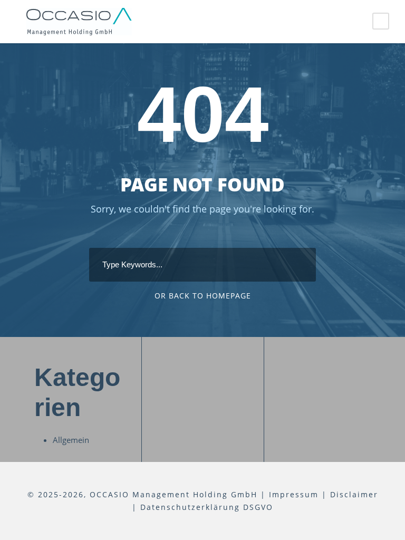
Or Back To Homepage (203, 296)
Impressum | (298, 494)
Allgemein (71, 440)
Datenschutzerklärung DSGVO (206, 507)
